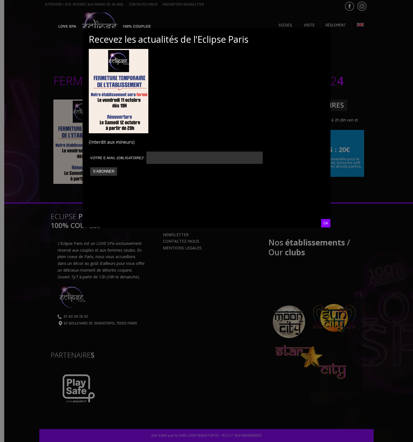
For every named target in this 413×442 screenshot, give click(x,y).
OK (325, 223)
